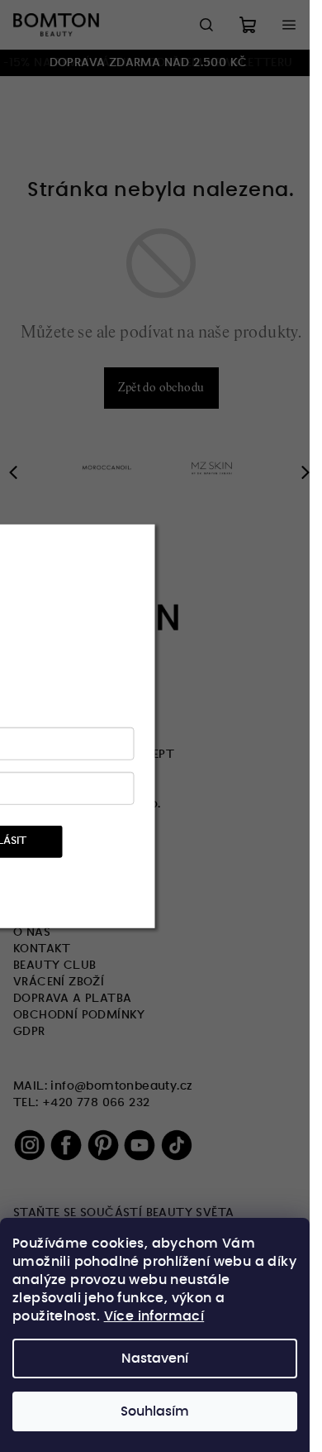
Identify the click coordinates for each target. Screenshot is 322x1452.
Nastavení (154, 1358)
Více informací (154, 1316)
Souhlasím (155, 1411)
